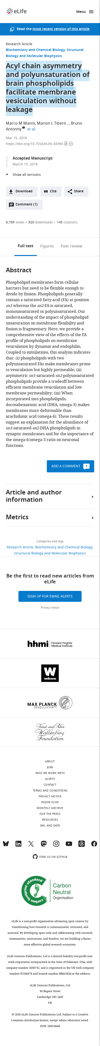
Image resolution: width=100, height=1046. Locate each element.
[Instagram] (56, 846)
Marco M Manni (20, 123)
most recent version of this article (61, 29)
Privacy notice (50, 607)
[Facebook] (94, 846)
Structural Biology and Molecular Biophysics (50, 553)
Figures (47, 246)
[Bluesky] (5, 846)
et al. (32, 129)
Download (24, 191)
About (50, 761)
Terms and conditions (50, 790)
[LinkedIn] (18, 846)
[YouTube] (69, 846)
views (15, 222)
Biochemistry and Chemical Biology (35, 50)
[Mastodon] (43, 846)
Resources (50, 820)
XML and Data (50, 825)
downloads (40, 222)
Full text (25, 246)
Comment (26, 206)
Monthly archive (50, 808)
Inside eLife (50, 802)
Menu (81, 12)
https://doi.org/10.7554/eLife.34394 (35, 143)
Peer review (71, 246)
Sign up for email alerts (50, 596)
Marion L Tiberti (51, 123)
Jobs (50, 767)
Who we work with (50, 773)
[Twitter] (31, 846)
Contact (50, 785)
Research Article (19, 44)
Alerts (50, 779)
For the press (50, 814)
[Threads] (81, 846)
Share (78, 191)
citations (67, 222)
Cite (53, 191)
